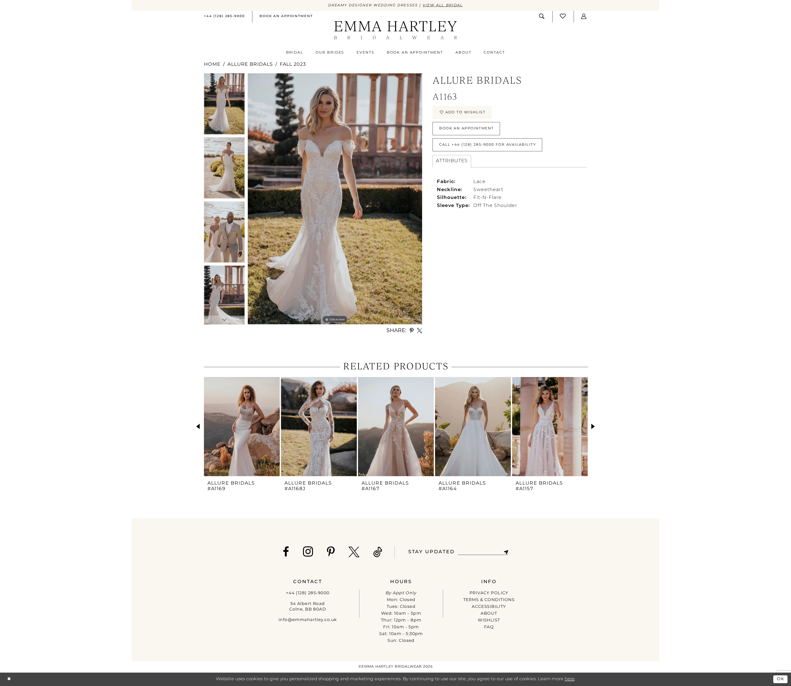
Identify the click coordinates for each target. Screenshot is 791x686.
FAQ (489, 627)
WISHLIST (489, 620)
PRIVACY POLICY (488, 593)
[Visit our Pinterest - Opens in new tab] (331, 552)
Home (212, 64)
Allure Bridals (250, 64)
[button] (584, 16)
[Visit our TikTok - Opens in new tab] (378, 552)
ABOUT (489, 614)
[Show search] (542, 16)
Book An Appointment (466, 128)
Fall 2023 (293, 64)
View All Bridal (443, 5)
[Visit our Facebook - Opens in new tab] (286, 552)
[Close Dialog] (9, 679)
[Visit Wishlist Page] (563, 16)
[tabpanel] (224, 105)
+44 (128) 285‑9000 (308, 593)
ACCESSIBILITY (489, 607)
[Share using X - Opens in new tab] (419, 331)
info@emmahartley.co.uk (307, 620)
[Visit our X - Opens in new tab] (354, 552)
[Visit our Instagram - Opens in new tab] (308, 551)
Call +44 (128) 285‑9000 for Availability (487, 145)
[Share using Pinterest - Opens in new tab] (411, 331)
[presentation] (242, 426)
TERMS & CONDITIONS (489, 600)
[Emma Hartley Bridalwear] (395, 30)
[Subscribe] (506, 552)
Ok (780, 679)
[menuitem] (224, 16)
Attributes (452, 161)
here (570, 679)
